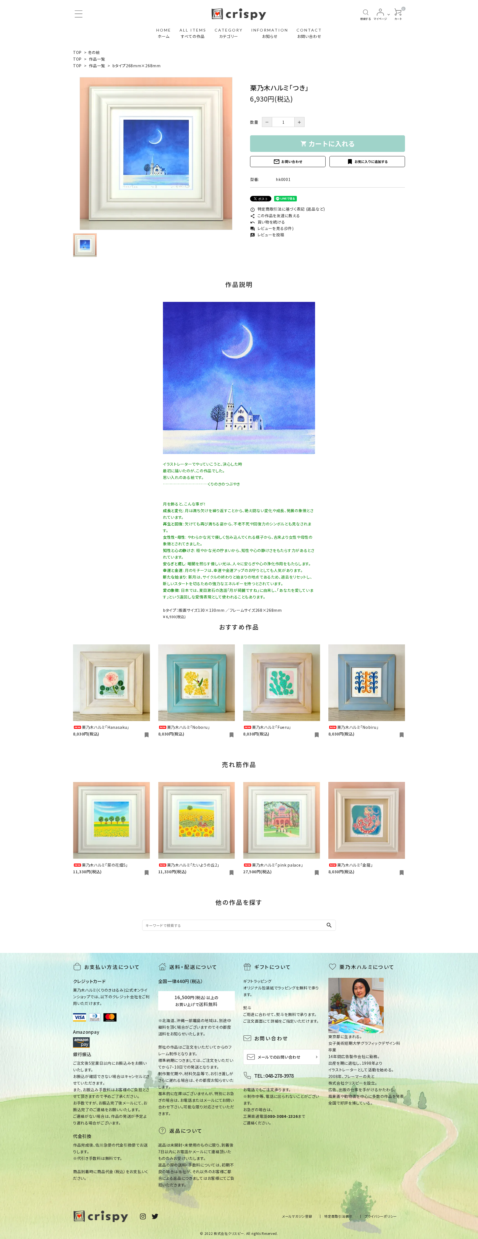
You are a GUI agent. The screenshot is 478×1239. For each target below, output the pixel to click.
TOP (77, 52)
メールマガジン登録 (297, 1216)
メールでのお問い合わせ (279, 1057)
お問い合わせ (287, 161)
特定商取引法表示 (338, 1216)
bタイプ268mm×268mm (138, 65)
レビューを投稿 (267, 234)
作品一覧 (97, 59)
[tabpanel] (156, 153)
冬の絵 (94, 52)
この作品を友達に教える (275, 215)
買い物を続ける (267, 222)
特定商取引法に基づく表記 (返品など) (287, 209)
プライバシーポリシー (381, 1216)
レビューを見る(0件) (271, 228)
